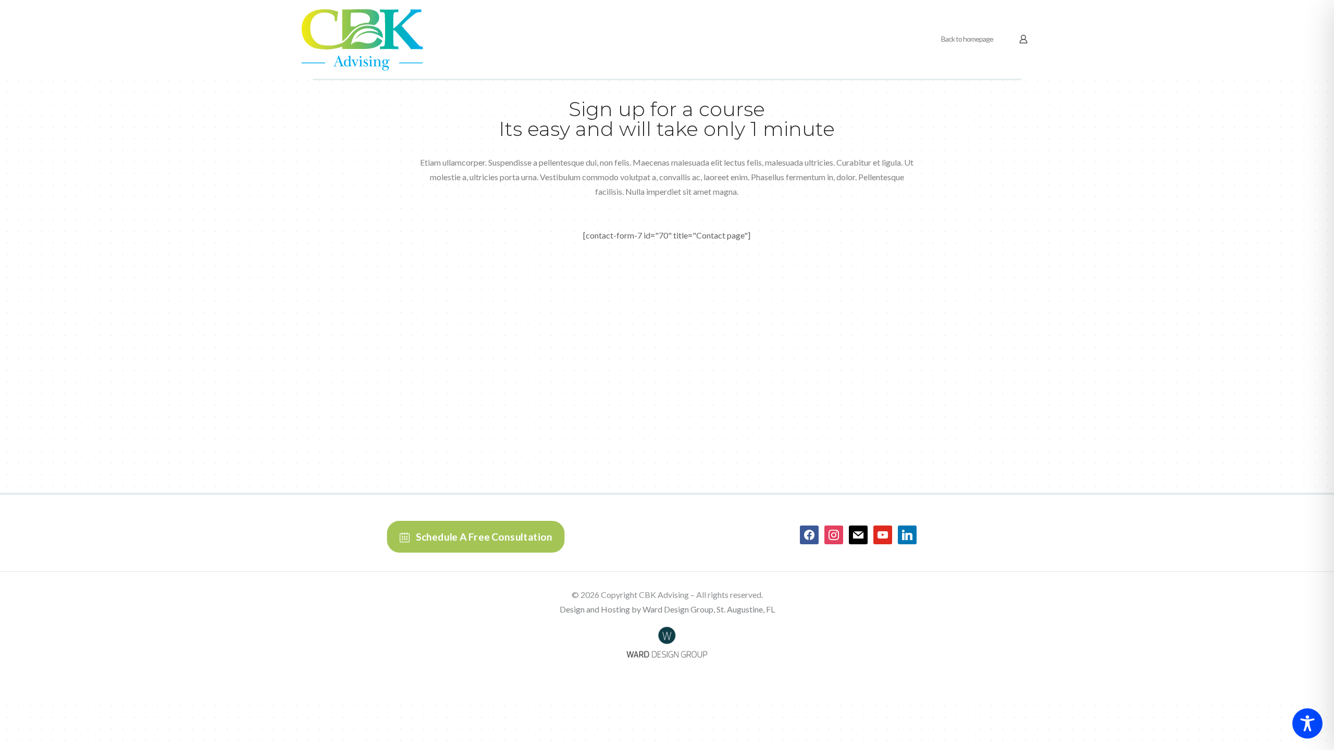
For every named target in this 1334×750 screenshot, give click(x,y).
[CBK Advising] (362, 39)
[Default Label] (858, 534)
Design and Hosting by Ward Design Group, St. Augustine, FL (667, 609)
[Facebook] (809, 534)
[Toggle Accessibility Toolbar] (1307, 723)
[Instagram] (833, 534)
